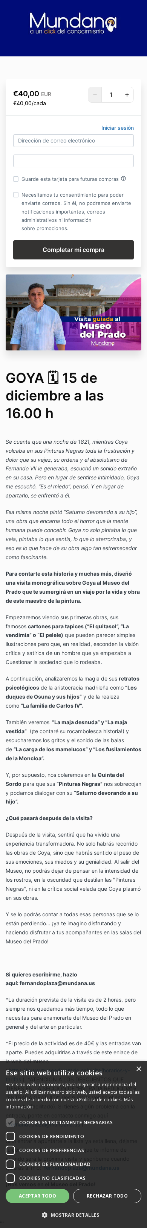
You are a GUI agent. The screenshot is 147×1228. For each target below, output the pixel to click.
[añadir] (126, 94)
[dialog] (73, 1144)
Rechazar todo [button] (107, 1196)
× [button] (138, 1069)
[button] (73, 1215)
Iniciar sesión (117, 127)
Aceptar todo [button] (38, 1196)
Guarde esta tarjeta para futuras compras (73, 179)
